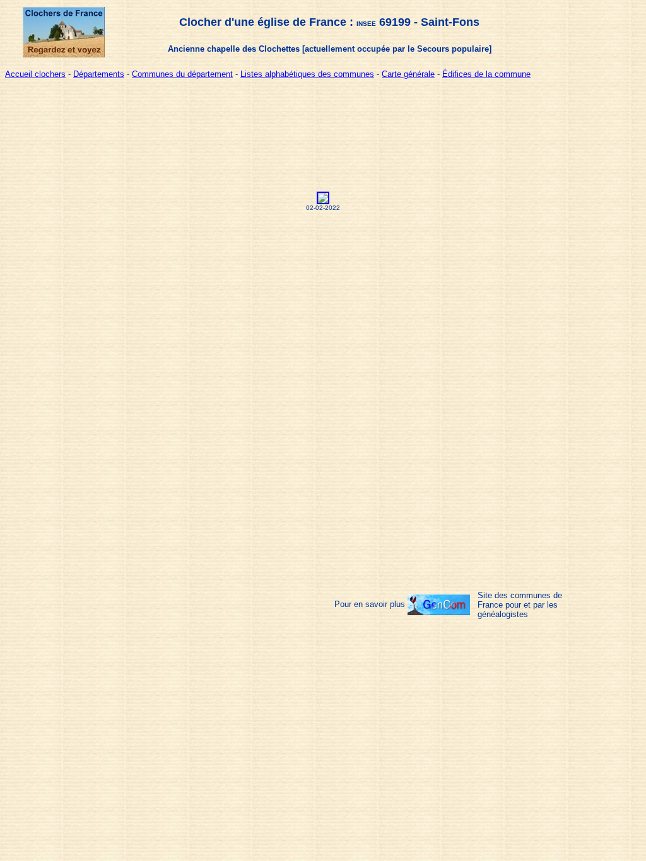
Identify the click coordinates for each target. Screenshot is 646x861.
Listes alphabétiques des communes (307, 74)
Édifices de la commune (486, 74)
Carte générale (408, 74)
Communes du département (182, 74)
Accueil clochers (35, 74)
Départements (98, 74)
